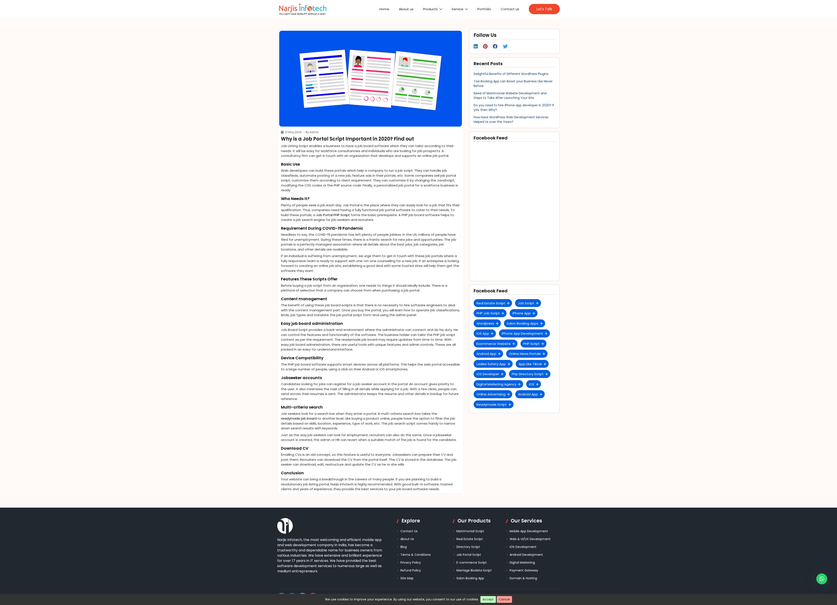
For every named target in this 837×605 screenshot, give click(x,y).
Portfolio (494, 9)
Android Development (526, 554)
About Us (407, 539)
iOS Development (523, 547)
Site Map (406, 578)
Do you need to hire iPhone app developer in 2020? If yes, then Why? (514, 107)
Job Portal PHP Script (333, 215)
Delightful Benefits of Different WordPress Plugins (511, 74)
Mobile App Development (529, 531)
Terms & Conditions (415, 554)
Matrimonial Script (470, 531)
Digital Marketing (522, 562)
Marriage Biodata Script (474, 570)
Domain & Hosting (523, 578)
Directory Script (468, 547)
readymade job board (299, 418)
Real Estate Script (469, 539)
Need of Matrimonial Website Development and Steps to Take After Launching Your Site (510, 95)
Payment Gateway (524, 570)
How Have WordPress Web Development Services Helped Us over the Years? (511, 119)
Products (451, 9)
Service (474, 9)
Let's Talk (545, 9)
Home (415, 9)
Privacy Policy (410, 562)
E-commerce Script (471, 562)
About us (432, 9)
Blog (403, 547)
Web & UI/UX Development (530, 539)
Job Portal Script (468, 554)
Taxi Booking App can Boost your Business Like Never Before (513, 83)
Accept (488, 599)
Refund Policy (410, 570)
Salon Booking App (470, 578)
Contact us (514, 9)
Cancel (504, 599)
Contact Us (409, 531)
